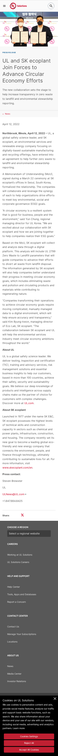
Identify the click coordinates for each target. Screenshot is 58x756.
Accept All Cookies (29, 749)
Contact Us (13, 626)
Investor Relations (16, 681)
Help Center (13, 586)
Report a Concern (16, 601)
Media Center (14, 673)
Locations (12, 641)
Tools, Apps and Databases (21, 594)
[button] (4, 6)
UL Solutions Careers (18, 562)
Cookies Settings (29, 736)
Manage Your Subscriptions (21, 634)
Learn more (19, 728)
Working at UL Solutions (19, 554)
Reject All (29, 743)
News (7, 114)
